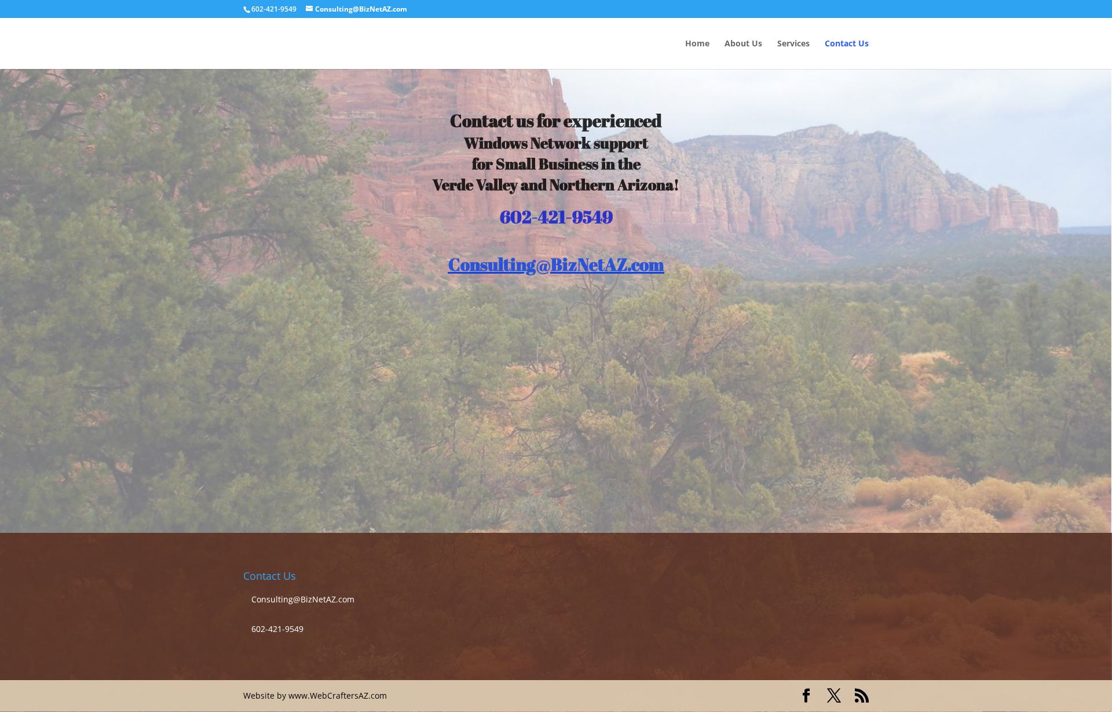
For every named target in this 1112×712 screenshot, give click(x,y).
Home (697, 44)
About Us (743, 44)
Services (793, 44)
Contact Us (847, 44)
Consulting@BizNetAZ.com (556, 264)
